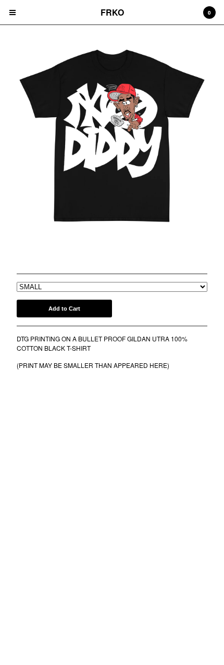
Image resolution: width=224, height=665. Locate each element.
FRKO (112, 12)
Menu (12, 12)
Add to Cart (64, 308)
